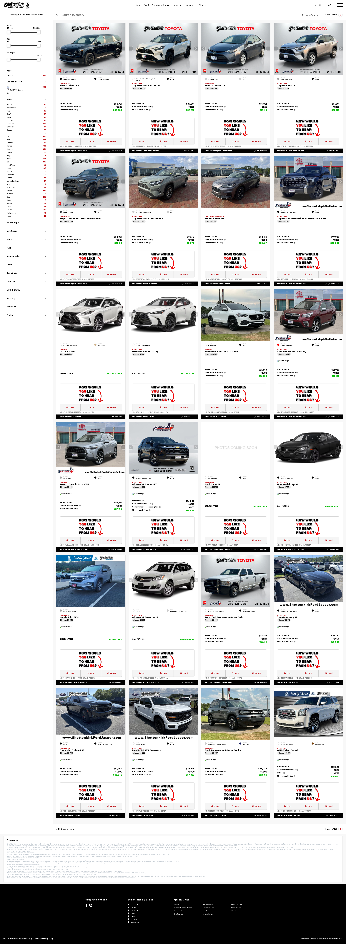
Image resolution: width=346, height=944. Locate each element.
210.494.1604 (117, 151)
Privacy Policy (37, 858)
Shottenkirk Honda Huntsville (144, 283)
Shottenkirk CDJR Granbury (144, 549)
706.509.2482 (334, 815)
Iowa (133, 913)
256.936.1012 (189, 283)
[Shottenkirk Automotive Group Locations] (323, 5)
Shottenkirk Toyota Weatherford (291, 283)
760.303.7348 (114, 373)
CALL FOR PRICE (66, 373)
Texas (133, 907)
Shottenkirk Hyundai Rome (288, 815)
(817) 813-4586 (333, 283)
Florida (134, 919)
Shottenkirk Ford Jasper (287, 682)
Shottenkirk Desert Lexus (70, 416)
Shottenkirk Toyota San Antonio (73, 150)
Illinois (133, 916)
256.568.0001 (259, 506)
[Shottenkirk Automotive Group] (16, 5)
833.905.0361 (262, 416)
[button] (123, 48)
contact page (168, 876)
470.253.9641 (334, 682)
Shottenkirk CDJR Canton (215, 416)
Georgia (134, 910)
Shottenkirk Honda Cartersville (218, 549)
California (135, 904)
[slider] (9, 32)
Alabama (135, 922)
